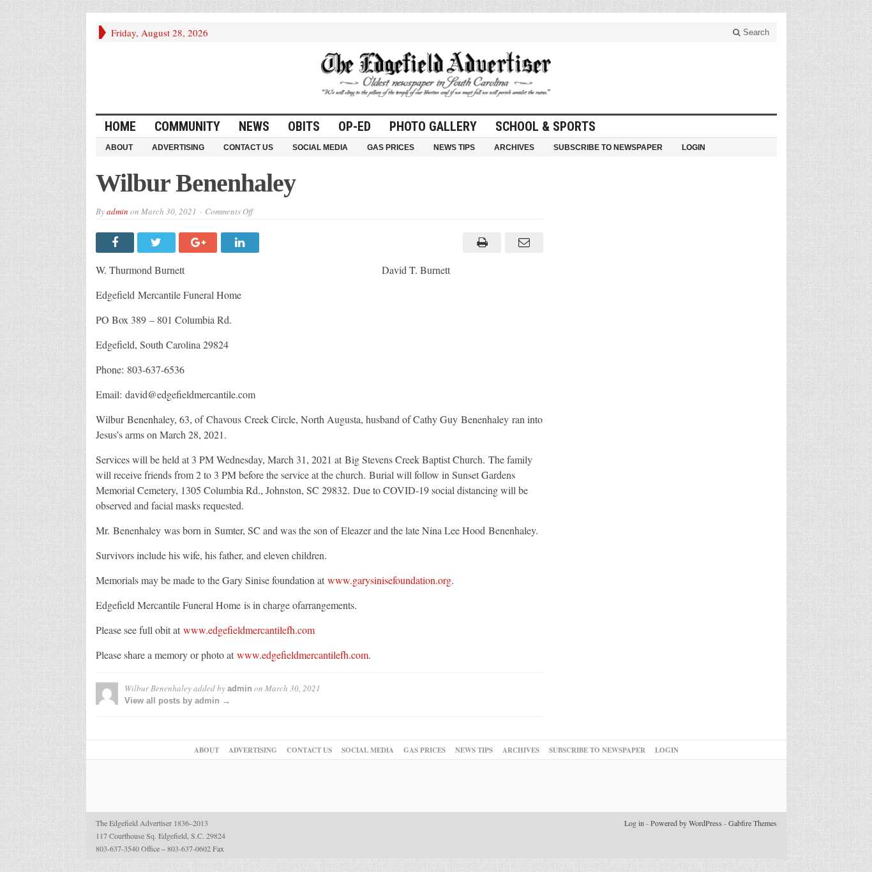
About (119, 147)
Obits (304, 126)
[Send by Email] (522, 242)
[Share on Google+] (199, 242)
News (254, 126)
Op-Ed (354, 126)
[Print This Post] (480, 242)
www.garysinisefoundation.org (389, 580)
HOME (120, 126)
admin (117, 211)
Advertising (178, 147)
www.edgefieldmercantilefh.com (249, 629)
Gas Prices (390, 147)
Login (693, 147)
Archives (514, 147)
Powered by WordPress (686, 823)
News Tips (454, 147)
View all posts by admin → (177, 700)
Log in (634, 823)
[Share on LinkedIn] (241, 242)
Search (754, 32)
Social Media (320, 147)
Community (187, 126)
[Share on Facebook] (116, 242)
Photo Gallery (433, 126)
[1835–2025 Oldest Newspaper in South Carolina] (436, 74)
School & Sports (545, 126)
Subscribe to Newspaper (608, 147)
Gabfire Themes (752, 823)
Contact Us (248, 147)
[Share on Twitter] (158, 242)
